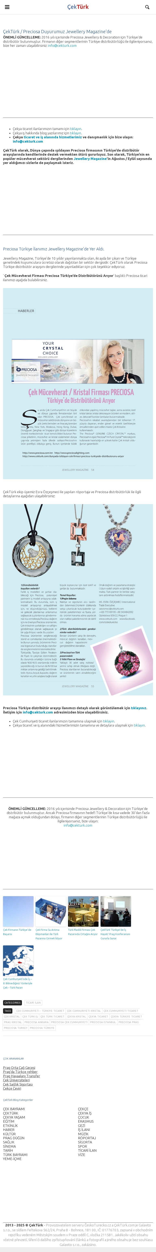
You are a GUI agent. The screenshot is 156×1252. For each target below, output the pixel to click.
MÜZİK (83, 1134)
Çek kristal (12, 1016)
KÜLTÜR (9, 1134)
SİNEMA (9, 1146)
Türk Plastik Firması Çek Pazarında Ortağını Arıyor (83, 931)
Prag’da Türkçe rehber (20, 1072)
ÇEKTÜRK (10, 1113)
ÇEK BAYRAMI (14, 1109)
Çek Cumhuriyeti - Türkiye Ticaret (40, 1010)
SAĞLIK (8, 1142)
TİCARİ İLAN (33, 1002)
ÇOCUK (83, 1117)
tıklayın (75, 129)
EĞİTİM (8, 1121)
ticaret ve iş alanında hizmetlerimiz (53, 137)
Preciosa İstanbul (103, 1022)
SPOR (82, 1146)
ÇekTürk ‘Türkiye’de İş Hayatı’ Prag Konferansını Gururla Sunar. (115, 934)
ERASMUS (86, 1121)
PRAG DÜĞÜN (14, 1138)
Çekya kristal (76, 1016)
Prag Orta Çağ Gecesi (19, 1068)
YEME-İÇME (12, 1159)
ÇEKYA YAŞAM (14, 1117)
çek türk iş (30, 1016)
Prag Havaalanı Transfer (21, 1076)
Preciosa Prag (129, 1022)
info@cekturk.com (62, 45)
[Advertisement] (78, 89)
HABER (8, 1130)
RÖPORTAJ (87, 1138)
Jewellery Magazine (90, 159)
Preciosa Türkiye (42, 1028)
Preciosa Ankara (37, 1022)
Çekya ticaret (98, 1016)
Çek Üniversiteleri (16, 1080)
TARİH (8, 1150)
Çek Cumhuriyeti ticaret (121, 1010)
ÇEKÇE (83, 1109)
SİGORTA (85, 1142)
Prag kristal (13, 1022)
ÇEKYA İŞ (85, 1113)
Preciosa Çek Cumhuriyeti (69, 1022)
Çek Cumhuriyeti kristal (84, 1010)
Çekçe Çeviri (12, 1088)
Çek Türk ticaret (52, 1016)
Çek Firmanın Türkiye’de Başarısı (17, 931)
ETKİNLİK (10, 1125)
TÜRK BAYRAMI (15, 1155)
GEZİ (81, 1125)
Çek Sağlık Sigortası (18, 1084)
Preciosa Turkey (15, 1028)
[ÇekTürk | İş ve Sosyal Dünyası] (78, 7)
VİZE (81, 1155)
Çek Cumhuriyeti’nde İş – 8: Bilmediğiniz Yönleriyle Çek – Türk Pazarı (17, 983)
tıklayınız (138, 708)
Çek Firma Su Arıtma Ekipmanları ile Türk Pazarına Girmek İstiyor (49, 934)
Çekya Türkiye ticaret (126, 1016)
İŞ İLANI (84, 1130)
